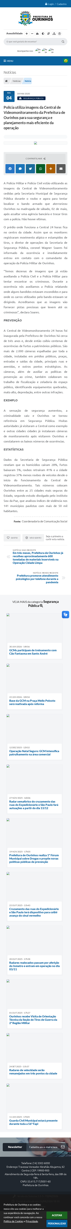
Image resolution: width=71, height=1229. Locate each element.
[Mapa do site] (54, 33)
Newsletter (15, 1147)
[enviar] (62, 1147)
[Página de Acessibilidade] (59, 33)
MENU (10, 61)
